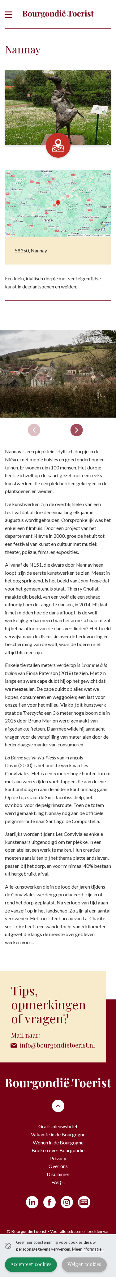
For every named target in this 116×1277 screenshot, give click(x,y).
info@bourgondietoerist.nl (57, 1045)
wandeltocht (58, 926)
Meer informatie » (88, 1249)
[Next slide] (76, 430)
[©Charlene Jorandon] (58, 374)
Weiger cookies (84, 1264)
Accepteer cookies (31, 1264)
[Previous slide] (34, 430)
